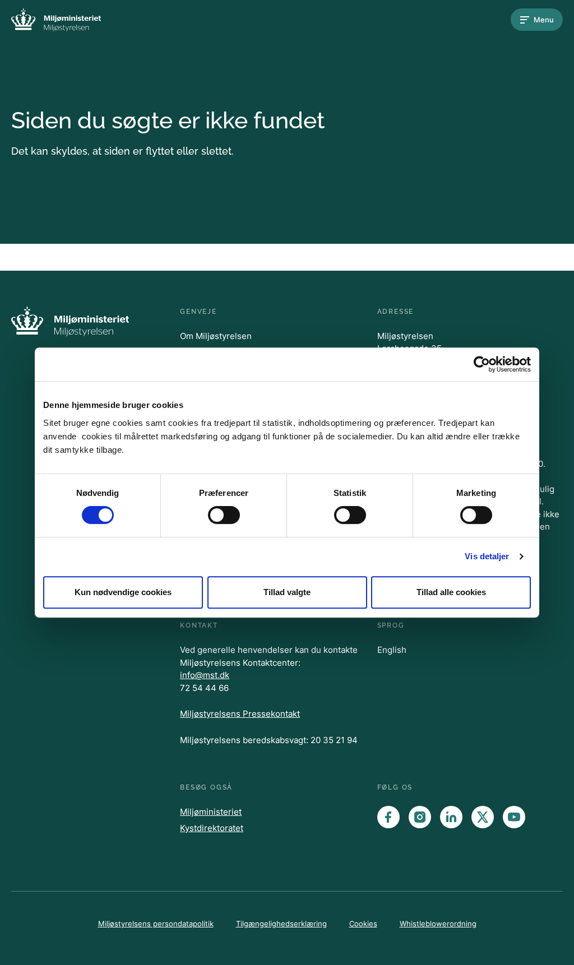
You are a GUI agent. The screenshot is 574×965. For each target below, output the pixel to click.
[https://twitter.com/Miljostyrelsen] (482, 817)
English (391, 649)
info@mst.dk (204, 675)
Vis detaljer (487, 556)
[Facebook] (388, 817)
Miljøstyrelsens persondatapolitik (156, 923)
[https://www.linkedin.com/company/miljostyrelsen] (451, 817)
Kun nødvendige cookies (123, 592)
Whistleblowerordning (438, 923)
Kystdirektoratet (211, 828)
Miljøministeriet (211, 811)
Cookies (363, 923)
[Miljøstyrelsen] (56, 19)
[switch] (224, 515)
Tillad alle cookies (451, 592)
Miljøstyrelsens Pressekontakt (240, 713)
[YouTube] (514, 817)
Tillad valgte (287, 592)
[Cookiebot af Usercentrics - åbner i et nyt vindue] (482, 364)
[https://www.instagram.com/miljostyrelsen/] (420, 817)
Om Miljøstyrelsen (216, 336)
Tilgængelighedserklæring (281, 923)
